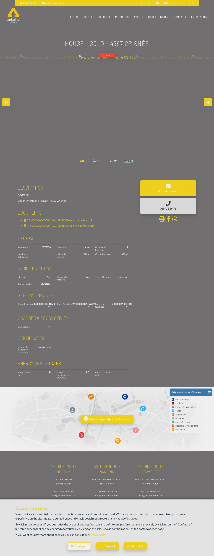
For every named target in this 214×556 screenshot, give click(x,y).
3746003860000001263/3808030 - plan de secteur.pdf (60, 225)
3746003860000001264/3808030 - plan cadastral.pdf (59, 220)
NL (193, 3)
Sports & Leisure (182, 422)
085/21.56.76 (109, 491)
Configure (81, 546)
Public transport (182, 399)
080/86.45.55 (153, 491)
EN (187, 3)
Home (74, 16)
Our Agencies (158, 16)
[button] (191, 392)
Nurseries (179, 418)
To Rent (104, 16)
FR (181, 3)
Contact (179, 16)
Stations (179, 403)
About (138, 16)
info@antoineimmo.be (63, 495)
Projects (122, 16)
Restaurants (180, 429)
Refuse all (109, 546)
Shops (178, 410)
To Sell (89, 16)
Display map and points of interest (109, 419)
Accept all (137, 546)
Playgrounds (181, 414)
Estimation (200, 16)
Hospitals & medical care (186, 426)
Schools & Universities (185, 407)
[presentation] (6, 102)
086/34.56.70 (66, 491)
